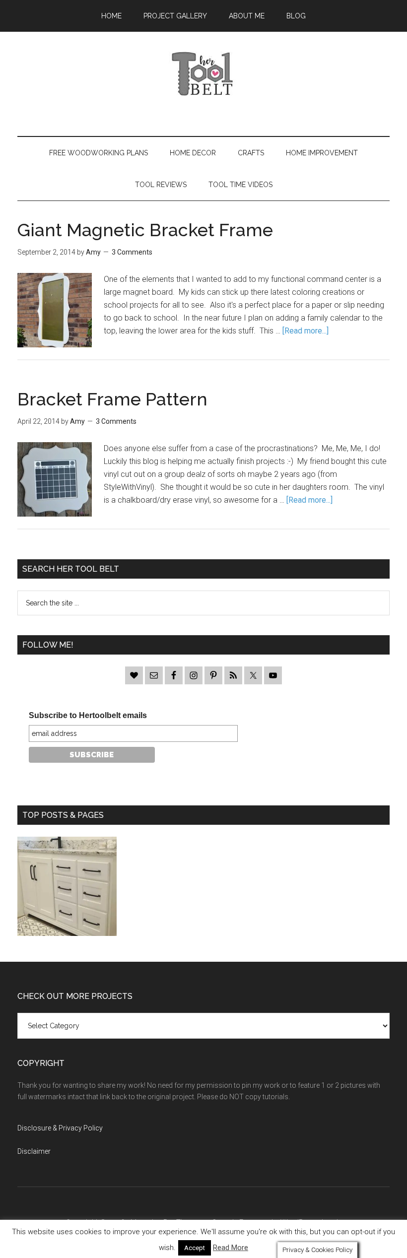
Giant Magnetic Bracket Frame (145, 229)
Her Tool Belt (203, 74)
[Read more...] (305, 330)
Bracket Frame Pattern (112, 399)
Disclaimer (34, 1151)
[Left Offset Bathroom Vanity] (67, 888)
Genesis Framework (243, 1222)
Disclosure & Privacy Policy (60, 1128)
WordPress (298, 1222)
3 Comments (132, 252)
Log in (332, 1222)
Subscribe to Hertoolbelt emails (88, 715)
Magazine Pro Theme (165, 1222)
